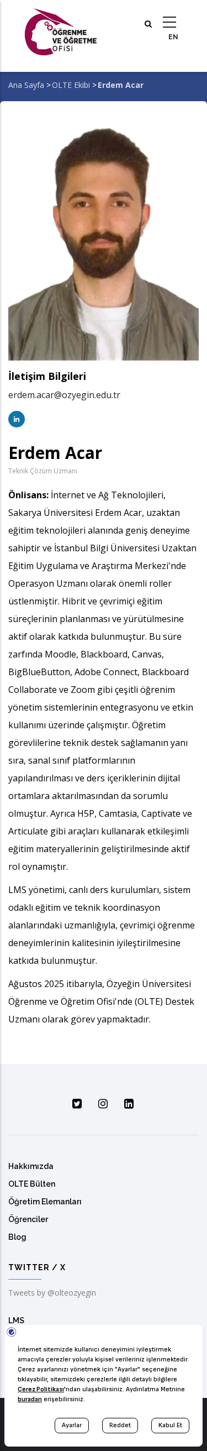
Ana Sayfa (26, 85)
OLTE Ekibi (71, 85)
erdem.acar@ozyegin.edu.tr (64, 395)
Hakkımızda (31, 1166)
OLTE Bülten (31, 1183)
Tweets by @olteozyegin (52, 1292)
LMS (16, 1320)
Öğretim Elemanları (45, 1201)
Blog (17, 1237)
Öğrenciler (28, 1219)
